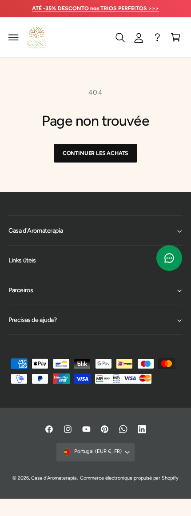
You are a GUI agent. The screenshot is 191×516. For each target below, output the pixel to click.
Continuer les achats (95, 153)
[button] (13, 37)
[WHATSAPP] (157, 37)
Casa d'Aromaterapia (54, 478)
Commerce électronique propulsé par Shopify (129, 478)
